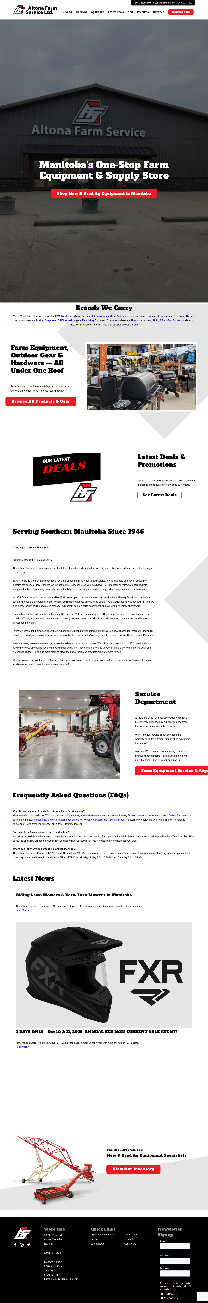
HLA (133, 320)
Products (143, 12)
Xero (161, 316)
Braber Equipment (46, 320)
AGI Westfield (65, 320)
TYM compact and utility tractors (62, 815)
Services (158, 12)
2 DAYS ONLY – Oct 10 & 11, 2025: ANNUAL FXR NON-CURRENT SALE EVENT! (97, 1031)
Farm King (88, 320)
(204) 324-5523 (184, 3)
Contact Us (181, 12)
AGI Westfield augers (91, 819)
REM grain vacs (116, 819)
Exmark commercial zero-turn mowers (147, 815)
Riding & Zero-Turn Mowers (167, 320)
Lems (149, 316)
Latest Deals (116, 12)
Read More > (22, 910)
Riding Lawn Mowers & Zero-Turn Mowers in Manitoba (74, 895)
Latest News (131, 1234)
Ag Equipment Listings (103, 1234)
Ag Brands (97, 12)
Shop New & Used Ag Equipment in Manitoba (104, 193)
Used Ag (81, 12)
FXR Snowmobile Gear (103, 316)
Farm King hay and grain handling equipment (55, 819)
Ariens (110, 320)
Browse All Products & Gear (41, 401)
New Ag (67, 12)
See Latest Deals (160, 495)
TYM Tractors (63, 316)
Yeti (130, 12)
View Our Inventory (133, 1169)
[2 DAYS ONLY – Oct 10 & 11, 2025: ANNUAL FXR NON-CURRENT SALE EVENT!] (104, 975)
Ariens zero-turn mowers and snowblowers (103, 815)
